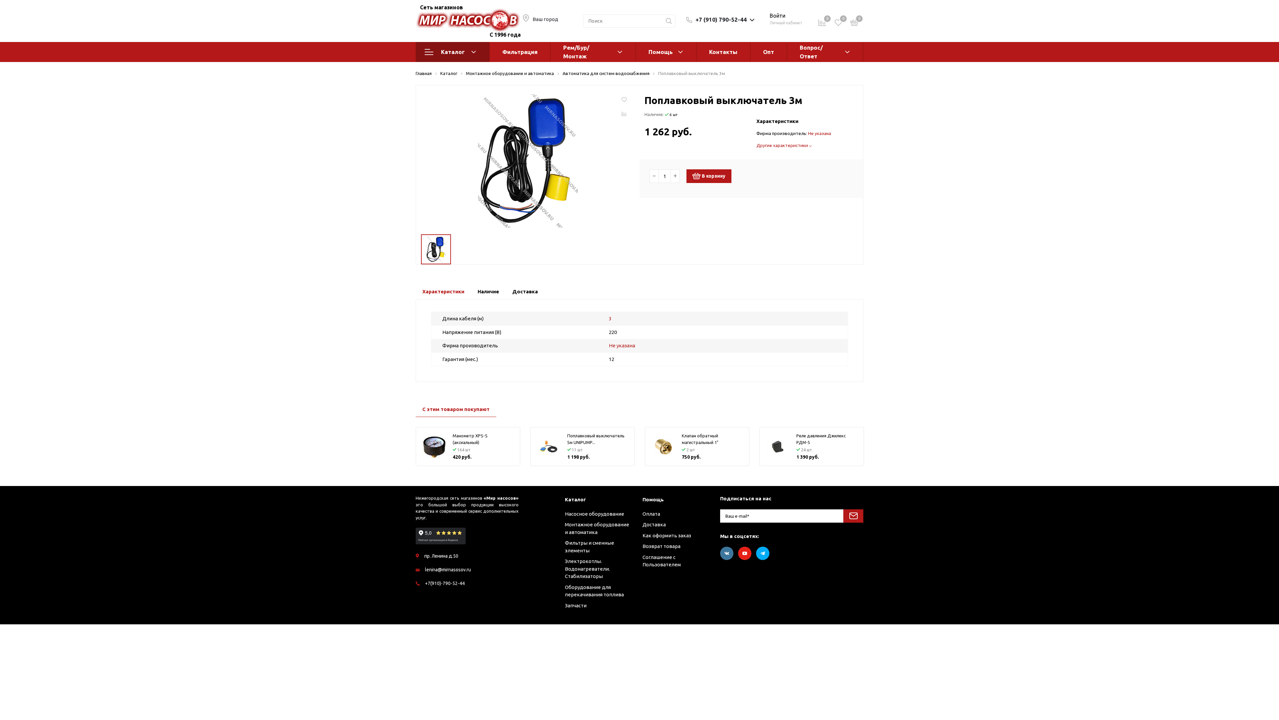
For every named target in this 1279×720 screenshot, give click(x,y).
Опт (768, 52)
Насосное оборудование (594, 514)
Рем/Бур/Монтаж (576, 51)
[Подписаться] (853, 516)
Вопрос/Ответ (811, 51)
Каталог (453, 52)
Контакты (723, 52)
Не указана (819, 133)
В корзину (713, 176)
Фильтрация (520, 52)
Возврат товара (661, 546)
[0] (854, 23)
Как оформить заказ (666, 535)
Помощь (660, 52)
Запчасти (576, 605)
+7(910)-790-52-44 (445, 583)
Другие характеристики (782, 145)
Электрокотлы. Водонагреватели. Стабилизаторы (587, 568)
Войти (777, 16)
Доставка (654, 524)
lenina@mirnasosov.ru (448, 569)
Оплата (651, 514)
